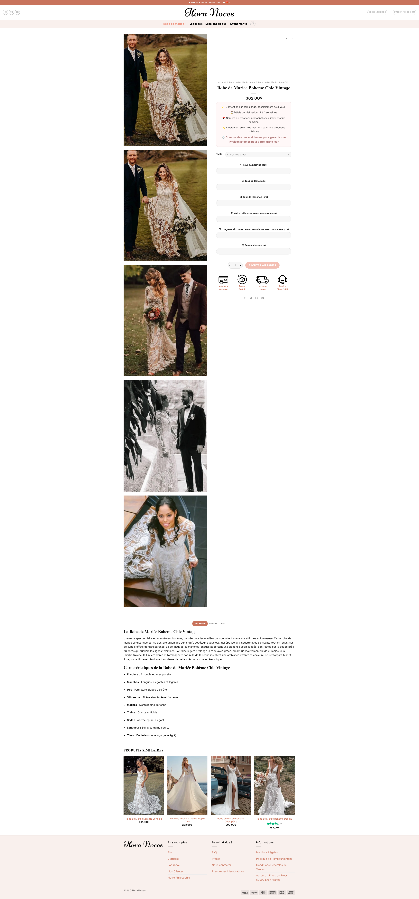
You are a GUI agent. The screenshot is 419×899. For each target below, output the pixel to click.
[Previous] (123, 795)
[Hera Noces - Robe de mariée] (209, 12)
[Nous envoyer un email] (11, 12)
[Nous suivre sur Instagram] (5, 12)
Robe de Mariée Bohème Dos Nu (274, 818)
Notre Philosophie (179, 877)
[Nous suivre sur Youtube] (17, 12)
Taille (219, 154)
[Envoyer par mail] (256, 298)
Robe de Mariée (173, 23)
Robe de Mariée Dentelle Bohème (144, 818)
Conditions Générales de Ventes (271, 867)
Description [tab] (200, 623)
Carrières (173, 858)
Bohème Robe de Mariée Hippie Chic (187, 820)
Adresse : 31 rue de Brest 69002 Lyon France (271, 877)
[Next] (294, 795)
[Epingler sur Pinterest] (262, 298)
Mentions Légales (267, 852)
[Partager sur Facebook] (245, 298)
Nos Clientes (175, 871)
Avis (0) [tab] (213, 623)
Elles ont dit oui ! (216, 23)
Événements (238, 23)
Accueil (222, 82)
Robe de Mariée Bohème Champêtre (230, 820)
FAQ (214, 852)
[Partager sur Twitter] (251, 298)
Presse (216, 858)
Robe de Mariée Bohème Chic (273, 82)
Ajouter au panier (262, 265)
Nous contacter (221, 865)
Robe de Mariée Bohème (242, 82)
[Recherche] (252, 23)
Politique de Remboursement (274, 858)
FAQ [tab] (223, 623)
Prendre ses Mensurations (228, 871)
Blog (170, 852)
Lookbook (196, 23)
